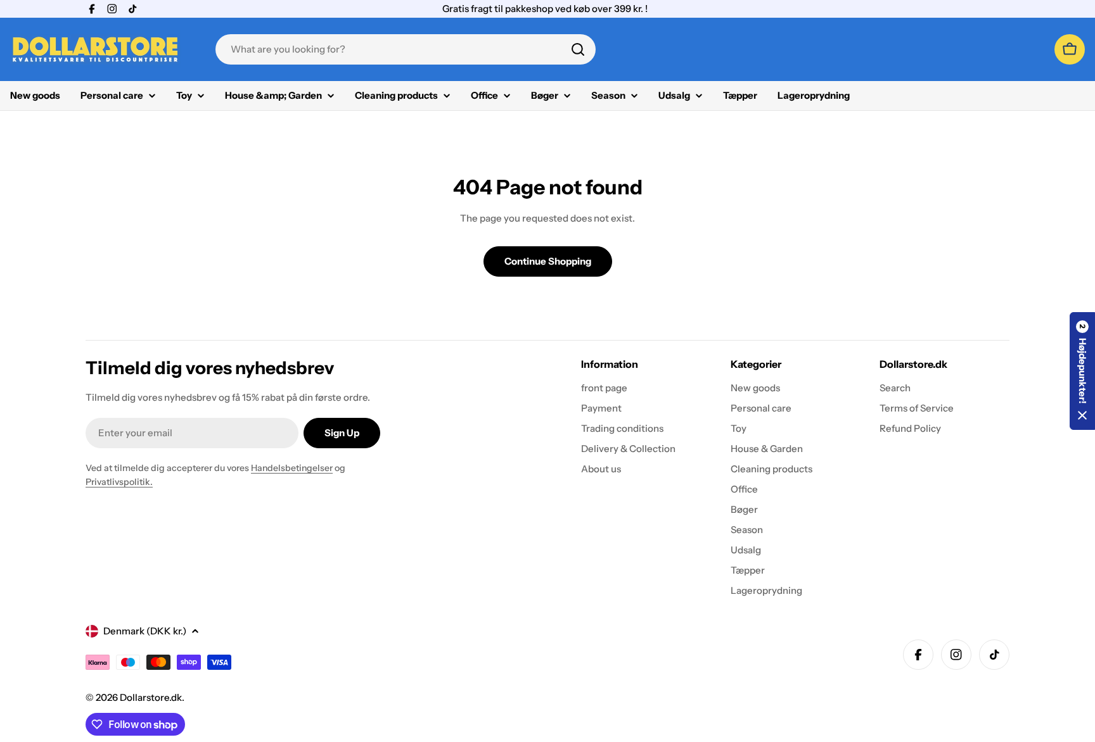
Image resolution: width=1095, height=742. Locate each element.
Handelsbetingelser (292, 468)
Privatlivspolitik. (119, 481)
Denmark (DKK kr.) (144, 631)
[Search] (578, 49)
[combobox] (405, 49)
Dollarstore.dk (151, 697)
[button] (1082, 371)
